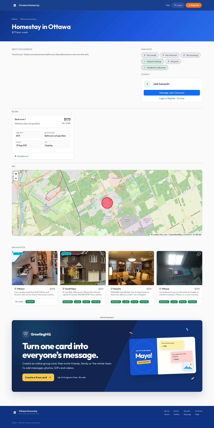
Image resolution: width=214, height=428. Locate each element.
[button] (16, 174)
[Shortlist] (54, 254)
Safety (177, 414)
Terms (166, 414)
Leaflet (155, 234)
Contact (198, 411)
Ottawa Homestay (28, 19)
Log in (179, 5)
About (167, 411)
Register (171, 98)
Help (197, 414)
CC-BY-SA (197, 234)
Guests (187, 411)
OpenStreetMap (175, 234)
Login (161, 98)
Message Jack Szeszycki (171, 92)
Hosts (176, 411)
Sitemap (187, 414)
